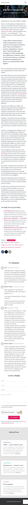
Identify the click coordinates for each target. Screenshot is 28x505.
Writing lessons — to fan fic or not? (13, 465)
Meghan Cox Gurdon (6, 245)
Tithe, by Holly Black (19, 94)
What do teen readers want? (7, 247)
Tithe (12, 245)
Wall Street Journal (19, 245)
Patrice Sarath (8, 286)
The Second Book (8, 484)
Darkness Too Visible (6, 31)
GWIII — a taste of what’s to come (13, 444)
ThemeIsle (19, 501)
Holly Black (16, 242)
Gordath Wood (11, 240)
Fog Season (6, 481)
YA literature (18, 247)
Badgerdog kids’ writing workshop (14, 227)
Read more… (18, 453)
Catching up (7, 211)
